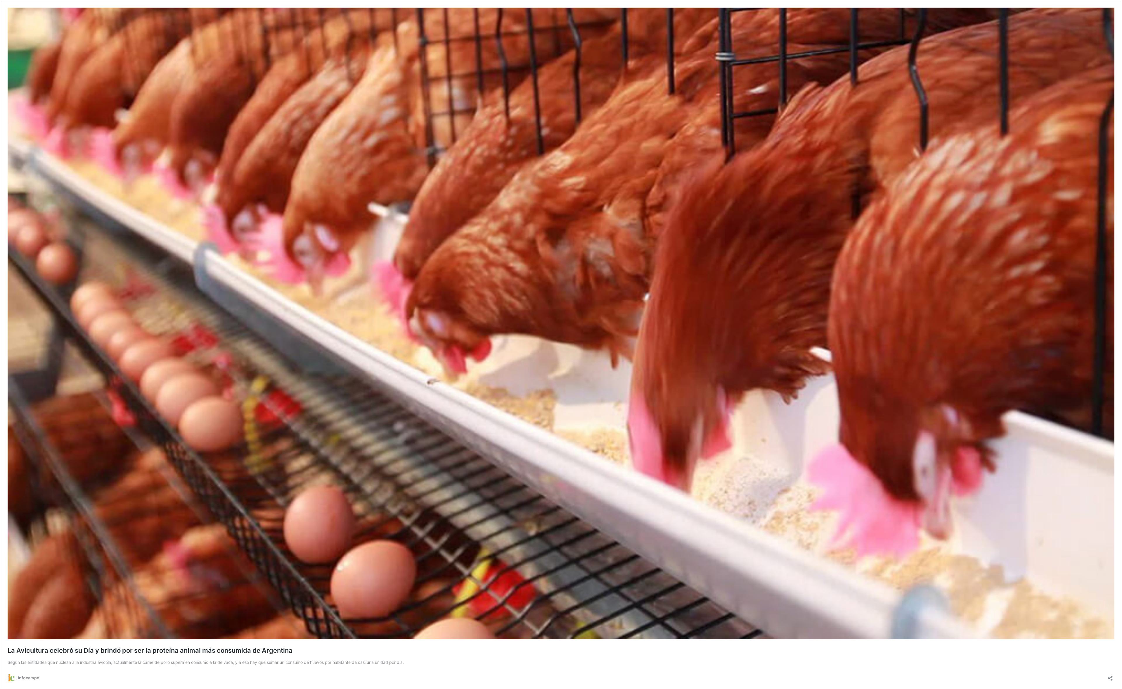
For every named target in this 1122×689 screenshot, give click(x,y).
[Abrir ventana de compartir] (1110, 676)
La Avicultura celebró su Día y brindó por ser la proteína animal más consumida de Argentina (150, 650)
